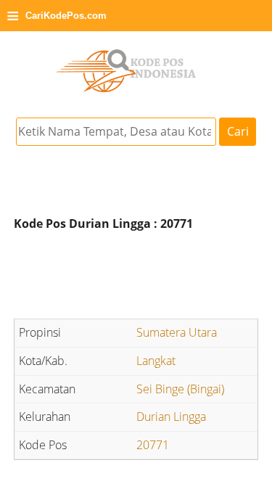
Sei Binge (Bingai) (180, 389)
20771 (152, 445)
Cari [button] (238, 131)
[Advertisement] (136, 277)
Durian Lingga (171, 416)
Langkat (156, 361)
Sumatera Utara (176, 332)
